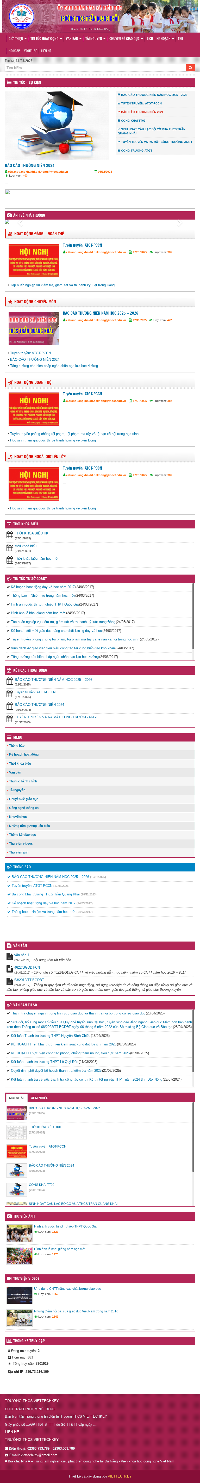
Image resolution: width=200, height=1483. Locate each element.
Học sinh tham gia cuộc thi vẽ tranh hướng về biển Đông (53, 440)
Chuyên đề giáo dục (124, 39)
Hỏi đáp (14, 51)
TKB (180, 39)
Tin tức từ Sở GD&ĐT (30, 579)
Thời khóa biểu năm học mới (37, 558)
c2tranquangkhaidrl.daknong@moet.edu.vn (67, 171)
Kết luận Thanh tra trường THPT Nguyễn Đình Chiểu (50, 1036)
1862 (55, 1293)
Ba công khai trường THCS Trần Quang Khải (45, 894)
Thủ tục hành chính (23, 781)
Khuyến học (18, 817)
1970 (55, 1254)
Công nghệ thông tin (24, 808)
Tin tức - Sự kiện (27, 83)
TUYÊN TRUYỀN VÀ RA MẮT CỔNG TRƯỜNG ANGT (56, 717)
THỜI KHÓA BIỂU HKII (33, 533)
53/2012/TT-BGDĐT (29, 980)
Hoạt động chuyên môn (35, 302)
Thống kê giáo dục (22, 835)
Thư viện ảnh (18, 852)
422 (169, 320)
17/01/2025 (140, 252)
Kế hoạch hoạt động (30, 670)
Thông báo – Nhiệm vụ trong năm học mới (43, 595)
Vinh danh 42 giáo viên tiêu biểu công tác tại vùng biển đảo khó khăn (63, 648)
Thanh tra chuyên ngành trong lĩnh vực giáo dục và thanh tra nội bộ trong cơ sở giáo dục (78, 1013)
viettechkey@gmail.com (39, 1455)
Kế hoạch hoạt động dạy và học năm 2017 (43, 587)
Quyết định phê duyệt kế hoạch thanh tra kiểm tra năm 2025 (56, 1071)
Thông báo (16, 745)
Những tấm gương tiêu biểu (29, 826)
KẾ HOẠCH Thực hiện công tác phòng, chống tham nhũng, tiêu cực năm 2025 (70, 1053)
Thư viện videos (21, 843)
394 (54, 175)
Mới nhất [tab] (17, 1098)
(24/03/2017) (85, 903)
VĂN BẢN (20, 946)
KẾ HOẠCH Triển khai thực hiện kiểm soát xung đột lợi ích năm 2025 (63, 1044)
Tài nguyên (94, 39)
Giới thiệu (16, 39)
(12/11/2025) (98, 876)
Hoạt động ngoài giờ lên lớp (40, 457)
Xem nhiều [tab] (39, 1098)
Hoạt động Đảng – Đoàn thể (39, 234)
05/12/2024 (25, 171)
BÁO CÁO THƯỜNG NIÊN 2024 (34, 360)
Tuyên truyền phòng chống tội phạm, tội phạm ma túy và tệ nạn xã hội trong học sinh (74, 434)
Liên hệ (46, 51)
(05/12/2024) (37, 1170)
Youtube (30, 51)
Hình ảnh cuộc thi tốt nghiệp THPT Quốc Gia (45, 604)
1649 (55, 1316)
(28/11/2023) (89, 894)
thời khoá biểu (25, 546)
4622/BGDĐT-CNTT (29, 967)
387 (169, 252)
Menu (17, 737)
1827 (55, 1231)
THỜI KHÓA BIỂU (25, 524)
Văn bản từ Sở (25, 1005)
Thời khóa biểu (20, 763)
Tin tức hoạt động (44, 39)
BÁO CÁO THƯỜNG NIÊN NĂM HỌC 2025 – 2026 (100, 313)
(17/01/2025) (61, 885)
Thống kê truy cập (29, 1341)
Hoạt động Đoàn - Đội (33, 383)
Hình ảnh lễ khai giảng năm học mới (38, 613)
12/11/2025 (140, 320)
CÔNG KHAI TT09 (48, 166)
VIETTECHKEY (120, 1476)
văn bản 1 (21, 955)
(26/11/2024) (37, 1190)
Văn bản (72, 39)
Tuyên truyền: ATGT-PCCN (82, 245)
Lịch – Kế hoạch (159, 39)
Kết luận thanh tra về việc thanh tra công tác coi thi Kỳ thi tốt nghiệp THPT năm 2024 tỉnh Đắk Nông (86, 1079)
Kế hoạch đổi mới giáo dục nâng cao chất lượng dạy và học (56, 631)
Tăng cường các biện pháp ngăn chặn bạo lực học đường (54, 366)
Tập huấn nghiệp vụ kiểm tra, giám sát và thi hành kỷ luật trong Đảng (62, 285)
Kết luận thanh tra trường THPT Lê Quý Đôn (44, 1062)
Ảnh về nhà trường (29, 215)
